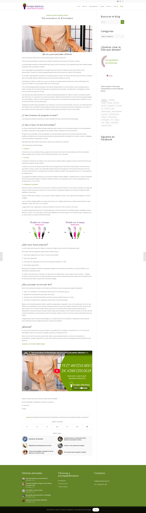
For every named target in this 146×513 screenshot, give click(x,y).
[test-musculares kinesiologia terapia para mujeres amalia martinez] (57, 38)
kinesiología (62, 417)
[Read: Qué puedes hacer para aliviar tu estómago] (23, 495)
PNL (112, 119)
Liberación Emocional (114, 114)
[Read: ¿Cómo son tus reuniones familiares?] (23, 500)
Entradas (60, 15)
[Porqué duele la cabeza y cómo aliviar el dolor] (144, 256)
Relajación (117, 119)
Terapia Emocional (63, 483)
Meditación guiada (112, 117)
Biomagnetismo (111, 105)
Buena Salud (47, 417)
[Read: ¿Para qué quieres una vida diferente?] (23, 479)
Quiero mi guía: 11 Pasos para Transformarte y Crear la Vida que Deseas (112, 88)
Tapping (107, 122)
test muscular (84, 417)
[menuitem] (78, 6)
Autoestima (116, 102)
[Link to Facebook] (123, 1)
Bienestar (49, 15)
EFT (102, 108)
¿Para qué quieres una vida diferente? (37, 478)
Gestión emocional (106, 111)
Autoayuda (35, 417)
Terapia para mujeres (106, 125)
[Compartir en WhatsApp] (47, 426)
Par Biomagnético (106, 119)
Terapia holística (75, 417)
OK (96, 509)
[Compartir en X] (37, 426)
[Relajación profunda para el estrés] (1, 256)
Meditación (104, 117)
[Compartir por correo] (77, 426)
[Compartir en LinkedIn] (57, 426)
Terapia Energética (63, 486)
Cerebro (54, 15)
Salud (68, 417)
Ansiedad (104, 102)
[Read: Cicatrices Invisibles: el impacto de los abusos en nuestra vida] (23, 484)
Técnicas (65, 15)
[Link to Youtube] (118, 1)
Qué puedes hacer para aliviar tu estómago (38, 495)
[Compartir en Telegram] (67, 426)
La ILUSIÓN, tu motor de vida (34, 490)
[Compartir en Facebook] (27, 426)
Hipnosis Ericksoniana (116, 111)
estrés (112, 108)
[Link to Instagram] (120, 1)
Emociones (107, 108)
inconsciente (55, 417)
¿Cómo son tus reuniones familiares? (36, 500)
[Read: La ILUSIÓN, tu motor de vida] (23, 490)
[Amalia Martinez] (33, 6)
